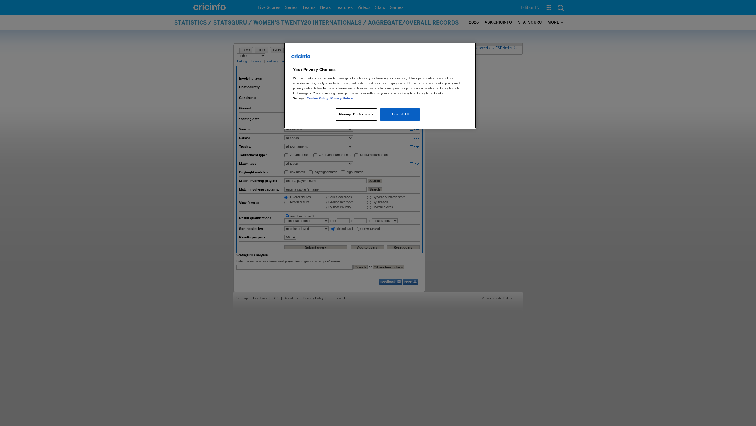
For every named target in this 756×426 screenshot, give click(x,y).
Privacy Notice (341, 98)
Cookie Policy (318, 98)
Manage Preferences (356, 114)
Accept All (400, 114)
